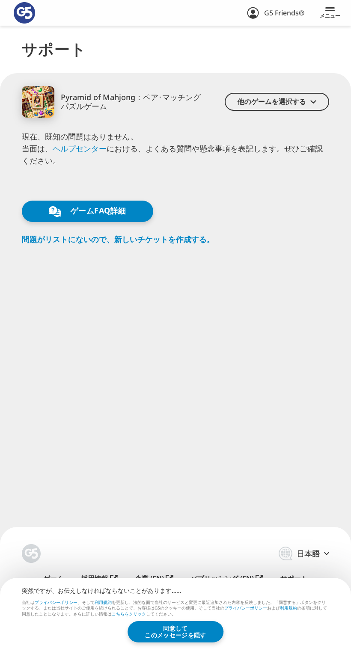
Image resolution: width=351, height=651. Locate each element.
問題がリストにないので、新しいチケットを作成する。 (118, 239)
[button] (277, 102)
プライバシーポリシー (56, 602)
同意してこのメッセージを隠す (175, 631)
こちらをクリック (129, 614)
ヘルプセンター (80, 148)
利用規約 (103, 602)
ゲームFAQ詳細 (97, 210)
